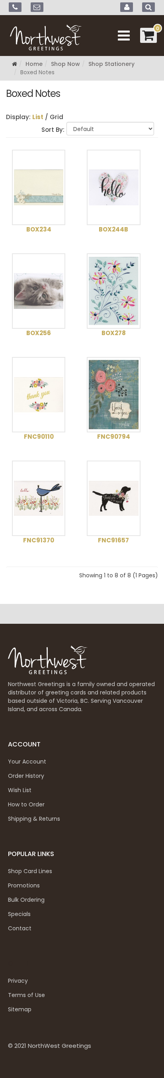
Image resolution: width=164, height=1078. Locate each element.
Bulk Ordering (26, 900)
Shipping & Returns (34, 819)
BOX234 (38, 229)
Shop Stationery (111, 64)
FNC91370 (38, 540)
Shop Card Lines (30, 871)
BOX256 (38, 333)
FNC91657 (113, 540)
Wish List (19, 790)
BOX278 (114, 333)
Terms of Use (26, 995)
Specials (19, 914)
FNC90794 (113, 436)
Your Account (27, 762)
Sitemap (19, 1009)
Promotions (24, 885)
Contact (19, 928)
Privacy (18, 981)
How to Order (26, 804)
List (37, 117)
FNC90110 (39, 436)
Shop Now (65, 64)
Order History (26, 776)
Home (34, 64)
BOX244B (113, 229)
